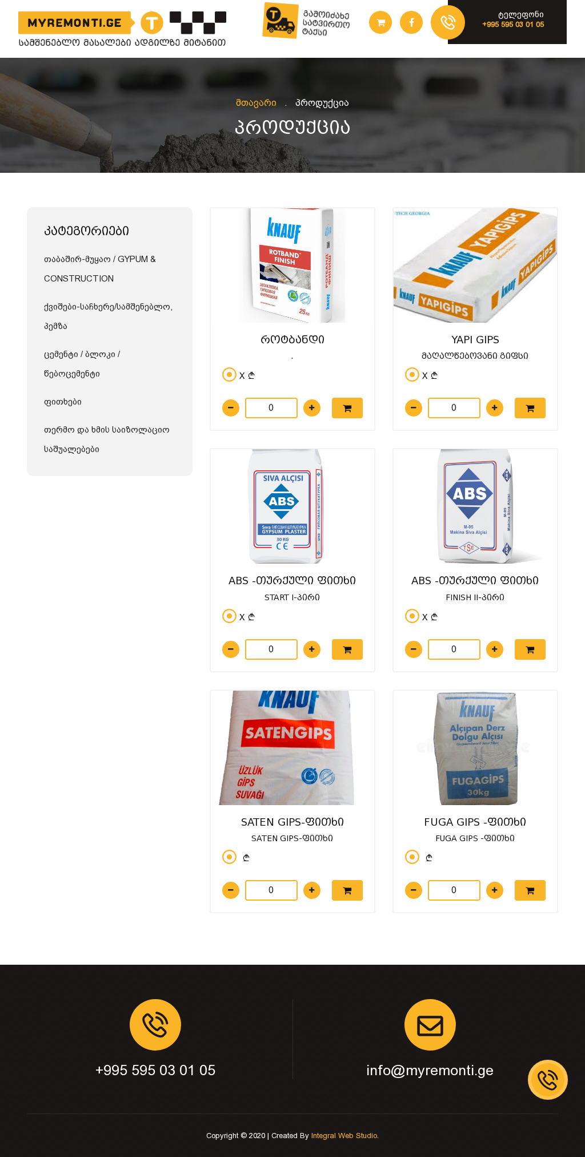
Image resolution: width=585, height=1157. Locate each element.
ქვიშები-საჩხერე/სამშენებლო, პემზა (108, 316)
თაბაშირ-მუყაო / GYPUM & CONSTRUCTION (100, 269)
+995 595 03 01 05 (155, 1070)
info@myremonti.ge (430, 1070)
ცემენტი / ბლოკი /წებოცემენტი (82, 364)
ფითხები (63, 402)
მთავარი (256, 103)
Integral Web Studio (344, 1135)
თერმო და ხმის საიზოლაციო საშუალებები (107, 439)
